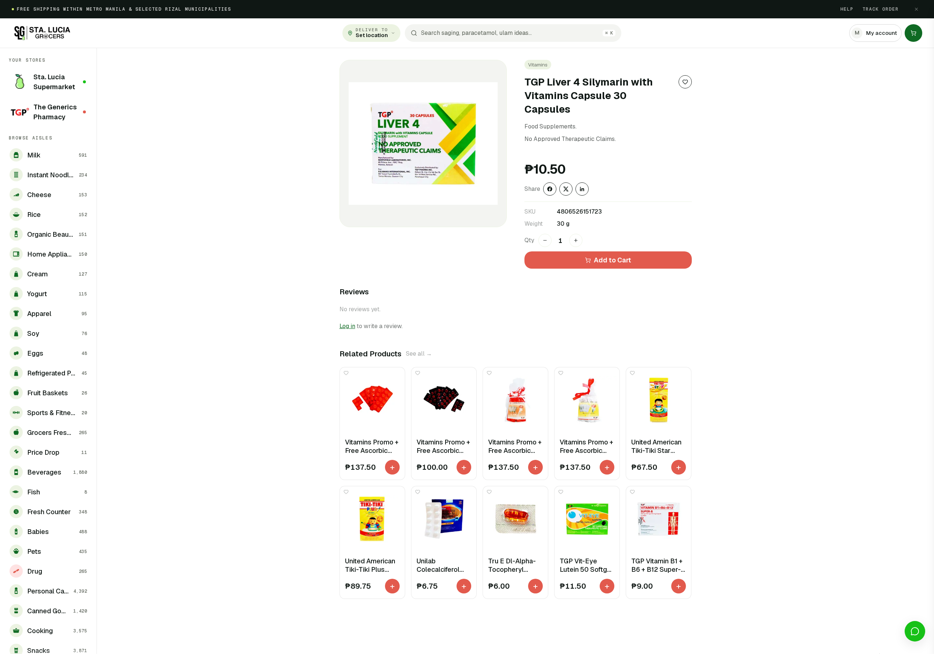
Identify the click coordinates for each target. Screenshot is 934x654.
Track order (880, 9)
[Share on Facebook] (549, 189)
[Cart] (913, 33)
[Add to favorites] (685, 81)
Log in (347, 326)
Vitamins (538, 64)
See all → (419, 353)
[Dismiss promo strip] (916, 9)
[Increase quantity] (575, 240)
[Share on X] (566, 189)
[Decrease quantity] (545, 240)
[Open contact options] (915, 631)
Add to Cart (612, 260)
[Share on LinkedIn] (582, 189)
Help (847, 9)
